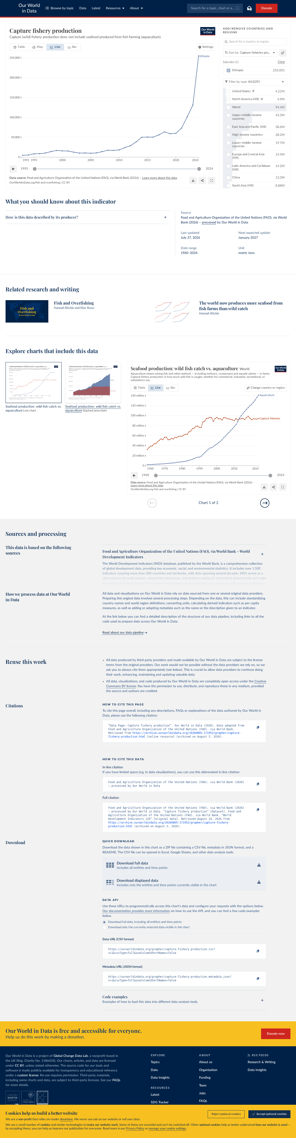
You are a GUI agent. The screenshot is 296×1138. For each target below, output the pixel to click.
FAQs (116, 1080)
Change (268, 387)
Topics (155, 1062)
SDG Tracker (160, 1102)
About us (205, 1062)
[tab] (19, 47)
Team (203, 1085)
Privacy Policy (135, 1128)
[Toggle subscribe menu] (249, 8)
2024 (209, 168)
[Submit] (237, 8)
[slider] (34, 169)
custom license (27, 1075)
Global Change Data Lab (70, 1056)
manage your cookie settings (167, 1128)
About (134, 8)
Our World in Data (29, 8)
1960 (145, 475)
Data (82, 8)
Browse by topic (62, 8)
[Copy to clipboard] (253, 727)
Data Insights (160, 1077)
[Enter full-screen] (211, 180)
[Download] (193, 180)
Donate (266, 8)
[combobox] (215, 8)
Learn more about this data (159, 178)
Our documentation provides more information (136, 911)
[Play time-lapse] (13, 169)
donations (66, 1119)
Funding (204, 1077)
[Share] (202, 180)
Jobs (202, 1093)
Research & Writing (261, 1062)
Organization (208, 1070)
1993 (24, 168)
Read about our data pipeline (123, 632)
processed (209, 222)
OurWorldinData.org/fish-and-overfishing (34, 182)
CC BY (66, 182)
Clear (281, 62)
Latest (96, 8)
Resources (113, 8)
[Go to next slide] (264, 503)
